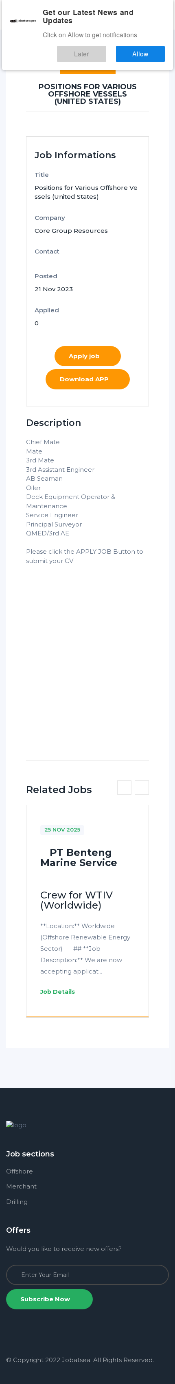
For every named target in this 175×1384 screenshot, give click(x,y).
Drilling (17, 1202)
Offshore (19, 1171)
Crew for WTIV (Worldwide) (76, 900)
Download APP (84, 379)
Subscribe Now (46, 1299)
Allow (148, 40)
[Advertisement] (87, 652)
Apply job (84, 356)
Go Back (87, 63)
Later (104, 40)
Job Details (58, 991)
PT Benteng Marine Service (78, 857)
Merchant (21, 1186)
